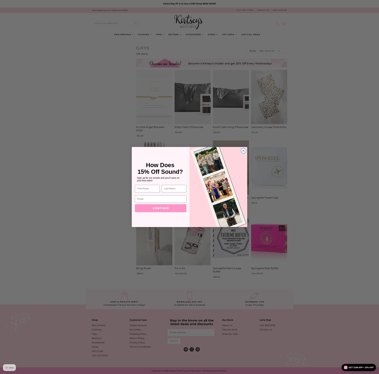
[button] (359, 367)
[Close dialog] (243, 150)
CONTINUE (160, 208)
